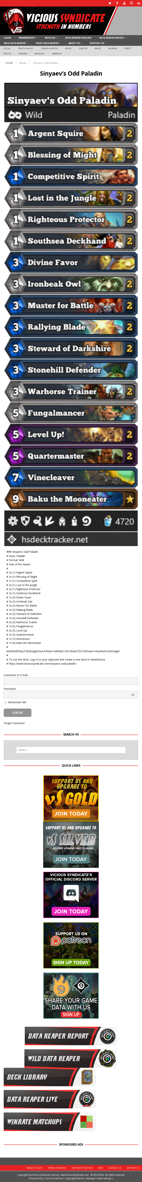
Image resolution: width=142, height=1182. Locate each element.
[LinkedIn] (139, 3)
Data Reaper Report (111, 37)
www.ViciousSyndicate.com (75, 1174)
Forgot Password (14, 723)
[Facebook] (117, 3)
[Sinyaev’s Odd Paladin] (71, 544)
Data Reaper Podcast (78, 37)
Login (7, 37)
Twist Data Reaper (47, 43)
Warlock (40, 53)
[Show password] (133, 694)
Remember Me (16, 702)
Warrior (57, 53)
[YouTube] (124, 3)
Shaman (22, 53)
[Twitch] (131, 3)
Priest (127, 48)
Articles (50, 37)
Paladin (112, 48)
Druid (68, 48)
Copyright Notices (82, 1167)
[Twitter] (110, 3)
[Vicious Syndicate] (59, 33)
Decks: (7, 48)
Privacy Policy (34, 1167)
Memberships (27, 37)
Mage (98, 48)
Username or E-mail (16, 675)
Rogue (7, 53)
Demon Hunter (49, 48)
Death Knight (25, 48)
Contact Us (114, 1167)
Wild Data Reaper (15, 43)
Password (10, 688)
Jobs (100, 1167)
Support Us (97, 43)
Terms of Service (57, 1167)
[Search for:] (70, 750)
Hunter (83, 48)
